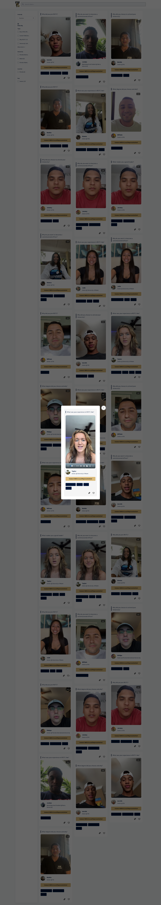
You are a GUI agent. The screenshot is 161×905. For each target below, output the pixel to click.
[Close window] (103, 408)
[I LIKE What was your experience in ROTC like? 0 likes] (94, 493)
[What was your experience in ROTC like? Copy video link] (89, 493)
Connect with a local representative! (80, 479)
